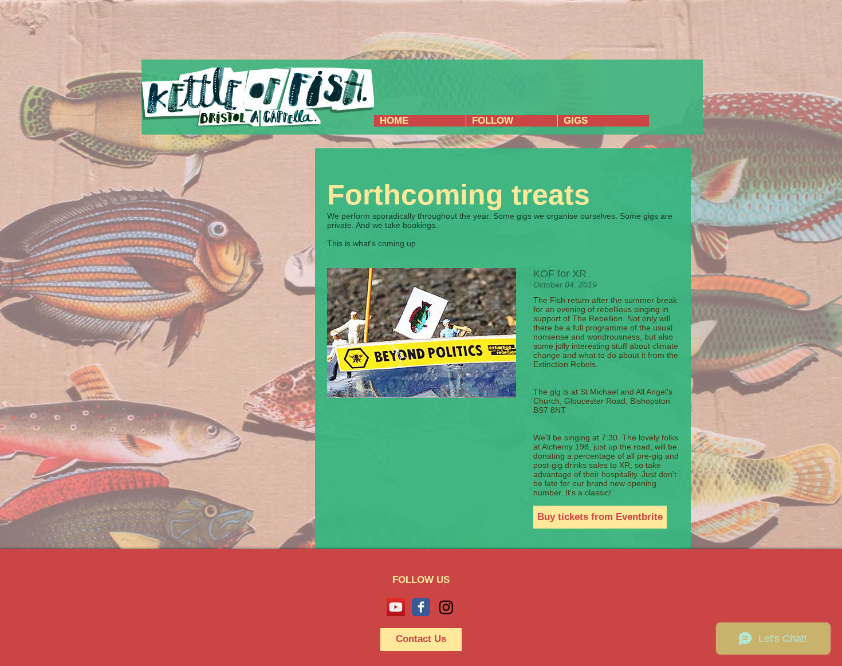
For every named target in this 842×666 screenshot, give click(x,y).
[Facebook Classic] (421, 607)
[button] (600, 517)
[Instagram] (446, 607)
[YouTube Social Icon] (396, 607)
